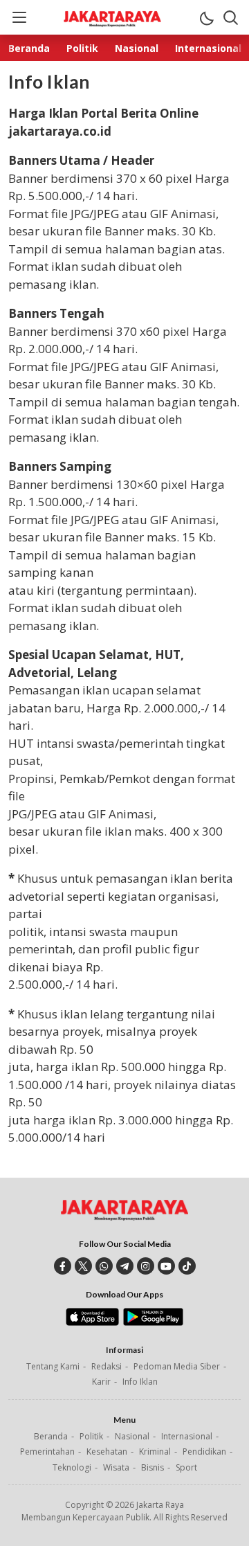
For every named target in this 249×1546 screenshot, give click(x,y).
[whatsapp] (104, 1266)
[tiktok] (187, 1266)
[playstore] (153, 1322)
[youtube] (166, 1266)
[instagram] (145, 1266)
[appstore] (92, 1322)
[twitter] (83, 1266)
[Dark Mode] (206, 17)
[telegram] (124, 1266)
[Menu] (18, 17)
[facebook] (62, 1266)
